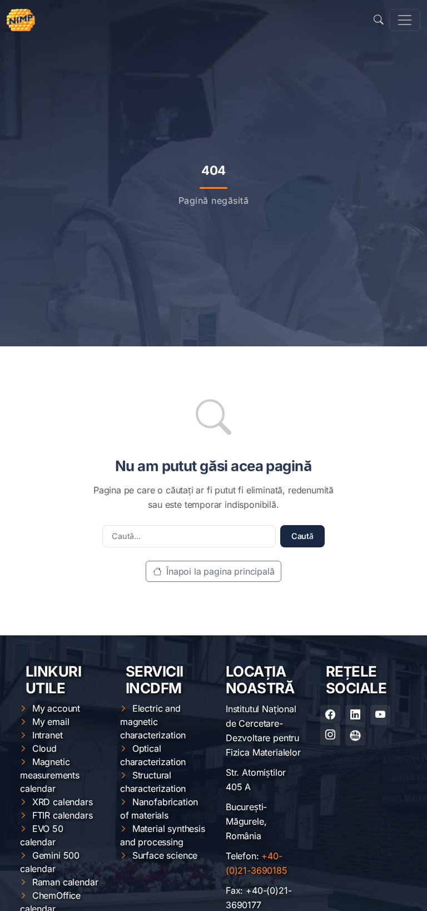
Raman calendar (65, 882)
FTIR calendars (62, 815)
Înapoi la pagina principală (218, 571)
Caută (302, 536)
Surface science (164, 855)
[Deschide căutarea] (378, 20)
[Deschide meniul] (404, 20)
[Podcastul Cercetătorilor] (355, 736)
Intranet (47, 735)
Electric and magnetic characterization (153, 722)
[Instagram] (330, 735)
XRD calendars (62, 801)
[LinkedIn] (355, 715)
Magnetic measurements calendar (50, 775)
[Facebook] (330, 715)
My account (56, 708)
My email (50, 721)
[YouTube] (380, 715)
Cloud (44, 748)
